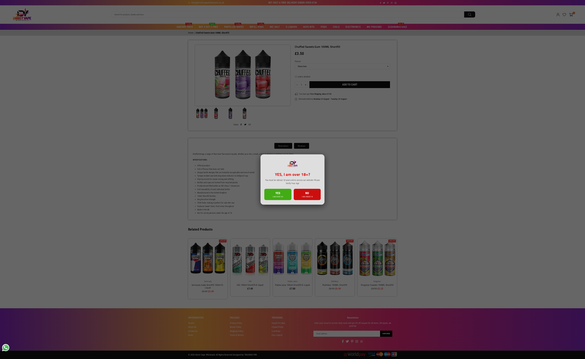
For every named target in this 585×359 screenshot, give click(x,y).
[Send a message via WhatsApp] (6, 347)
